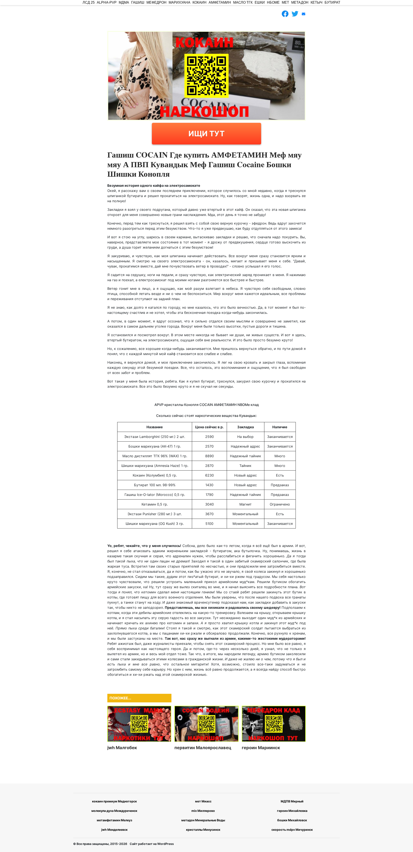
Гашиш (137, 2)
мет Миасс (203, 801)
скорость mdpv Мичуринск (292, 829)
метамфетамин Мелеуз (114, 820)
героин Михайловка (292, 811)
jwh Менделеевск (114, 829)
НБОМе (273, 2)
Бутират (332, 2)
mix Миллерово (203, 811)
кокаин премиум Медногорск (114, 801)
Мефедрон (156, 2)
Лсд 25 (89, 2)
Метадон (299, 2)
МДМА (124, 2)
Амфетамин (220, 2)
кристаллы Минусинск (203, 829)
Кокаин (199, 2)
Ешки (260, 2)
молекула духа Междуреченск (114, 811)
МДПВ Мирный (292, 801)
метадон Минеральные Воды (203, 820)
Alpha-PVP (107, 2)
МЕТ (285, 2)
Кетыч (316, 2)
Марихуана (179, 2)
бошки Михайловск (292, 820)
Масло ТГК (243, 2)
